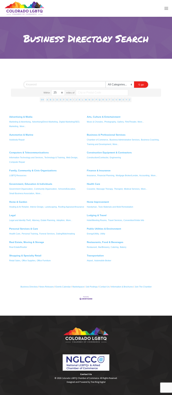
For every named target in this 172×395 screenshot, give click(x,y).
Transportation (95, 255)
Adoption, (60, 220)
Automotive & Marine (21, 134)
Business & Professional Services (106, 134)
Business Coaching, (150, 140)
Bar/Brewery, (104, 247)
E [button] (60, 100)
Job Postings (92, 287)
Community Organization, (45, 189)
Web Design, (72, 157)
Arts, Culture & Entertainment (103, 116)
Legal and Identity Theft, (20, 220)
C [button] (53, 100)
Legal (12, 215)
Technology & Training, (54, 157)
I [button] (73, 100)
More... (23, 126)
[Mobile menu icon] (166, 8)
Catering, (115, 247)
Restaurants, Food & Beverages (105, 242)
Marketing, (14, 126)
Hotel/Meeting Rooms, (97, 220)
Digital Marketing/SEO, (69, 122)
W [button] (120, 100)
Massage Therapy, (104, 189)
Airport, (90, 260)
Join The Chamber (143, 287)
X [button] (123, 100)
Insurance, (91, 175)
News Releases (46, 287)
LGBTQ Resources (17, 175)
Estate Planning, (48, 220)
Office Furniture (44, 260)
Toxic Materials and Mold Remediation (115, 207)
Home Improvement (98, 202)
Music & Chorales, (95, 122)
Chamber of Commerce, (98, 140)
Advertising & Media (20, 116)
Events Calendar (63, 287)
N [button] (89, 100)
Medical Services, (132, 189)
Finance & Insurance (99, 170)
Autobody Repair (17, 140)
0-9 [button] (42, 100)
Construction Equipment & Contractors (109, 152)
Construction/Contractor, (98, 157)
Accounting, (144, 175)
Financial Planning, (106, 175)
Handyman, (92, 207)
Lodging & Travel (96, 215)
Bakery (123, 247)
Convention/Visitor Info (133, 220)
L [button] (82, 100)
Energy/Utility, (93, 234)
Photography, (110, 122)
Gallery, (120, 122)
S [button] (106, 100)
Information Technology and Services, (26, 157)
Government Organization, (21, 189)
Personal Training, (30, 234)
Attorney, (36, 220)
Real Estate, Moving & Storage (26, 242)
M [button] (86, 100)
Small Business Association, (22, 193)
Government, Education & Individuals (30, 184)
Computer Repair (17, 162)
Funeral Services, (47, 234)
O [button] (93, 100)
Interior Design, (37, 207)
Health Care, (15, 234)
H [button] (70, 100)
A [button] (47, 100)
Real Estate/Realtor (18, 247)
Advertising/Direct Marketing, (45, 122)
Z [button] (129, 100)
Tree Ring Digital (98, 382)
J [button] (76, 100)
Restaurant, (92, 247)
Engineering (115, 157)
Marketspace (78, 287)
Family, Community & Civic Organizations (33, 170)
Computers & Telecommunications (29, 152)
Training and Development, (99, 144)
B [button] (50, 100)
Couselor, (91, 189)
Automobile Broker (102, 260)
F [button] (63, 100)
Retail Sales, (15, 260)
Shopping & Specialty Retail (25, 255)
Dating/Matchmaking (65, 234)
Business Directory (29, 287)
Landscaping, (51, 207)
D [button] (57, 100)
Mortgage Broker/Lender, (127, 175)
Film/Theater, (131, 122)
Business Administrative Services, (125, 140)
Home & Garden (18, 202)
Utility (102, 234)
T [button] (109, 100)
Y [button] (126, 100)
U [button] (113, 100)
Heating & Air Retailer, (19, 207)
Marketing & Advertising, (20, 122)
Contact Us (104, 287)
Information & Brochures (122, 287)
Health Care (93, 184)
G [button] (67, 100)
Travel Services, (115, 220)
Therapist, (118, 189)
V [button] (116, 100)
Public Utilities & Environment (104, 228)
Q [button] (99, 100)
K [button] (79, 100)
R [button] (103, 100)
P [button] (96, 100)
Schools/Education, (67, 189)
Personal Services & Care (23, 228)
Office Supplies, (29, 260)
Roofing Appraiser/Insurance (71, 207)
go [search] (142, 84)
